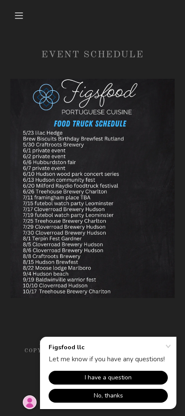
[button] (19, 15)
